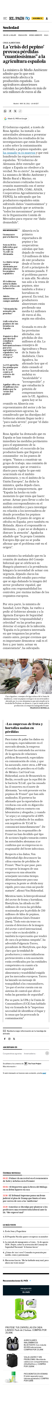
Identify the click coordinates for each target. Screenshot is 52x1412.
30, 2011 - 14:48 (29, 104)
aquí (44, 1073)
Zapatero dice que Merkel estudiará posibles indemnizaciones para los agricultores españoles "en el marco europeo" (11, 346)
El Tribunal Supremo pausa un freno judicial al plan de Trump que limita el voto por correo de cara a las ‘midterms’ (24, 1198)
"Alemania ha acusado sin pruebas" (10, 311)
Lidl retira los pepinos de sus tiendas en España (10, 325)
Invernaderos (29, 1053)
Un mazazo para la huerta (10, 236)
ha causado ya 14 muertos (19, 152)
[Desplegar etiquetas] (47, 1053)
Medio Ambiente (35, 35)
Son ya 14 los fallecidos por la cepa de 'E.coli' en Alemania (10, 249)
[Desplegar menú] (5, 18)
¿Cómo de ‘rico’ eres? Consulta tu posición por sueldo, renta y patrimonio (26, 1253)
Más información (9, 1067)
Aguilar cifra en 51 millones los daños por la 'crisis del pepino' (11, 389)
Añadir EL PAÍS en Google (17, 119)
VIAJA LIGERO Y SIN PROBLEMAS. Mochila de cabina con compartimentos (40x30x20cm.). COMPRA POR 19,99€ (36, 1362)
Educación (22, 35)
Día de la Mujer (9, 35)
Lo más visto (9, 1225)
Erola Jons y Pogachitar (15, 1231)
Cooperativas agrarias (12, 1053)
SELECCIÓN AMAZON (26, 1290)
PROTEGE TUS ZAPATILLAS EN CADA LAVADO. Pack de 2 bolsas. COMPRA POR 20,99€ (26, 1330)
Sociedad (11, 28)
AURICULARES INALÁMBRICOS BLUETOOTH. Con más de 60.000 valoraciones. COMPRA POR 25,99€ (35, 1345)
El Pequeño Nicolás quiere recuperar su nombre (26, 1236)
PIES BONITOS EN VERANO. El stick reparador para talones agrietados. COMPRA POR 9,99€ (36, 1377)
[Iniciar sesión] (46, 18)
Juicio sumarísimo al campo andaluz (11, 298)
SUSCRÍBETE (37, 18)
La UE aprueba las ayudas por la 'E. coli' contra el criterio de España (10, 371)
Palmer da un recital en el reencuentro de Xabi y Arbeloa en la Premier (25, 1179)
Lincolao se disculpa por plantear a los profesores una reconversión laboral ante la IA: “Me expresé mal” (25, 1210)
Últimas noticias (12, 1173)
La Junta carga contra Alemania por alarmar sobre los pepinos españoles (11, 268)
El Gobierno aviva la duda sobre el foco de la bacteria (11, 285)
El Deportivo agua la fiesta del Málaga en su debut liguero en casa (25, 1188)
